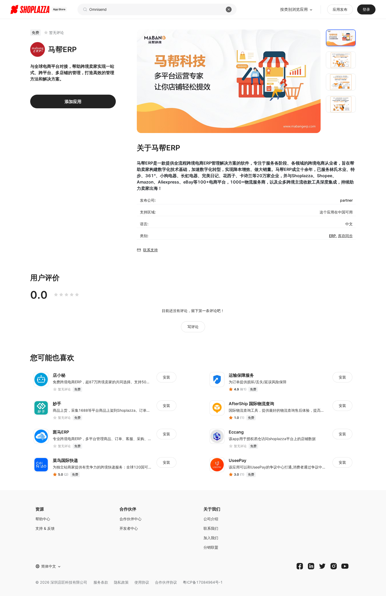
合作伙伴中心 (130, 519)
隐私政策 (121, 582)
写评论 (193, 326)
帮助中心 (42, 519)
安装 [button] (166, 377)
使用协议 (141, 582)
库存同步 (345, 235)
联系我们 (211, 528)
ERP (332, 235)
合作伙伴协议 (166, 582)
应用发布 (340, 9)
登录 (366, 9)
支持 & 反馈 (45, 528)
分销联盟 (211, 547)
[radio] (56, 295)
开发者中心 (128, 528)
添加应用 (73, 101)
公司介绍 (211, 519)
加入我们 (211, 538)
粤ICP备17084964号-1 (203, 582)
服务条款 (100, 582)
